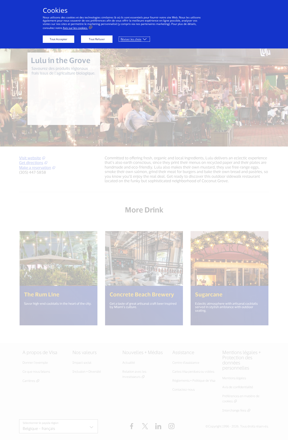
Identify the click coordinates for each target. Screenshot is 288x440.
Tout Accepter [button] (58, 39)
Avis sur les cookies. (75, 28)
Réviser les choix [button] (131, 39)
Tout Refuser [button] (97, 39)
